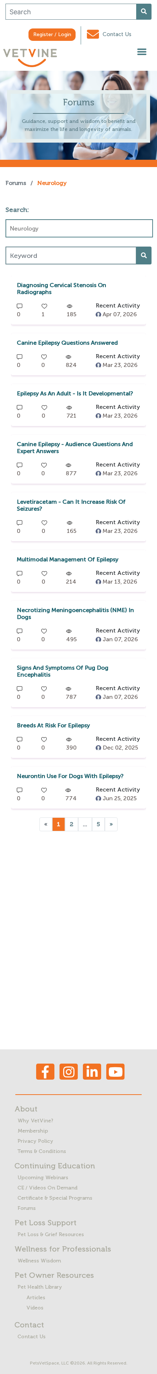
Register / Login (52, 34)
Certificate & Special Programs (55, 1198)
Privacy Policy (35, 1141)
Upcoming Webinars (43, 1177)
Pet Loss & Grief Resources (51, 1234)
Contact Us (116, 34)
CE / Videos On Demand (47, 1188)
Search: (17, 210)
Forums (15, 182)
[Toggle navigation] (142, 53)
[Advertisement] (78, 936)
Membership (33, 1131)
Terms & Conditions (42, 1151)
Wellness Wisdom (39, 1261)
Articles (35, 1297)
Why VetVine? (35, 1121)
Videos (34, 1308)
